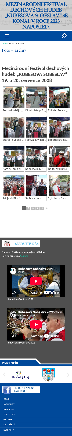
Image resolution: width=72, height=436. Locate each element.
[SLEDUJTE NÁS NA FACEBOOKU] (7, 390)
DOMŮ (6, 399)
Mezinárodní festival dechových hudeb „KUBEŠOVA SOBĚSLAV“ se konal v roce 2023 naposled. (36, 16)
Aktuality (9, 404)
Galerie (7, 419)
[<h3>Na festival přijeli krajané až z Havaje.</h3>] (59, 156)
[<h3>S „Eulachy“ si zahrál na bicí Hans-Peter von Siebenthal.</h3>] (59, 185)
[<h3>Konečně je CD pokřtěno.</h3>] (36, 156)
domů (5, 43)
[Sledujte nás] (6, 243)
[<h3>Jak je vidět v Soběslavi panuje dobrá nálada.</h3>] (13, 185)
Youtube (24, 256)
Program (8, 409)
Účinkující (9, 414)
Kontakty (8, 430)
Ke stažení (9, 424)
